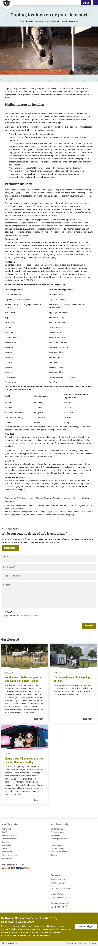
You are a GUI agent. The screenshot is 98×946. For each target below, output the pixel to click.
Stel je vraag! (10, 548)
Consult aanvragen (58, 848)
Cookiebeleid (82, 943)
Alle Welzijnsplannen (10, 835)
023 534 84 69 (57, 894)
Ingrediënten (7, 852)
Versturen (89, 625)
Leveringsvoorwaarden (60, 839)
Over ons (5, 842)
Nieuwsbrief (7, 845)
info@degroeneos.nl (59, 897)
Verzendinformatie (58, 832)
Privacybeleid (71, 943)
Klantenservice (57, 829)
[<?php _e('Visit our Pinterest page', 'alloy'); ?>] (63, 907)
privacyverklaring (31, 615)
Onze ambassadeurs (10, 839)
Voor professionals (9, 855)
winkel (86, 2)
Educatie (5, 848)
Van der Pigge (85, 926)
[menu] (95, 2)
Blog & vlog (6, 832)
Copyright (92, 943)
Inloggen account (58, 845)
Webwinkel (6, 829)
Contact (54, 855)
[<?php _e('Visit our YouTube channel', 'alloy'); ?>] (59, 907)
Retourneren (56, 835)
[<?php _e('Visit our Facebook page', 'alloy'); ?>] (55, 907)
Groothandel (7, 858)
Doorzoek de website (60, 852)
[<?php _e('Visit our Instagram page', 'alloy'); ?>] (52, 907)
